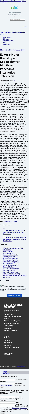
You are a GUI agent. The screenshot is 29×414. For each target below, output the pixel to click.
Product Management (10, 258)
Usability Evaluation (9, 256)
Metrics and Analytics (10, 260)
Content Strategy (9, 270)
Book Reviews (8, 263)
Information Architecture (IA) (13, 248)
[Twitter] (11, 358)
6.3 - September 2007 (16, 50)
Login (5, 372)
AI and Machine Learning (11, 274)
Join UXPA (7, 345)
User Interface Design (10, 255)
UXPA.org (7, 340)
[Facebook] (6, 358)
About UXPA (8, 343)
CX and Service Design (11, 268)
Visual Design (7, 251)
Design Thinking (8, 267)
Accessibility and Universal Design (15, 275)
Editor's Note (4, 50)
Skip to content (5, 1)
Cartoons (6, 277)
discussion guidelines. (19, 408)
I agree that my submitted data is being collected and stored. (14, 410)
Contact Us (7, 328)
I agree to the (14, 408)
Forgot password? (6, 385)
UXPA (6, 221)
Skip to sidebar (16, 1)
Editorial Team (8, 314)
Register (6, 373)
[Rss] (22, 358)
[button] (14, 16)
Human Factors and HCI (11, 265)
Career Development (10, 272)
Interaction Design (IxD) (11, 262)
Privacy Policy (8, 326)
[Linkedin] (17, 358)
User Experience (14, 12)
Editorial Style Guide (10, 330)
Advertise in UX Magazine (12, 321)
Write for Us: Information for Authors (13, 317)
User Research (8, 253)
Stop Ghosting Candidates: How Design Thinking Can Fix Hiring (14, 239)
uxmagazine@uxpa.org (21, 366)
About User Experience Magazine (11, 311)
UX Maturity (7, 250)
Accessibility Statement (11, 323)
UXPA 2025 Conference (11, 348)
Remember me (20, 385)
